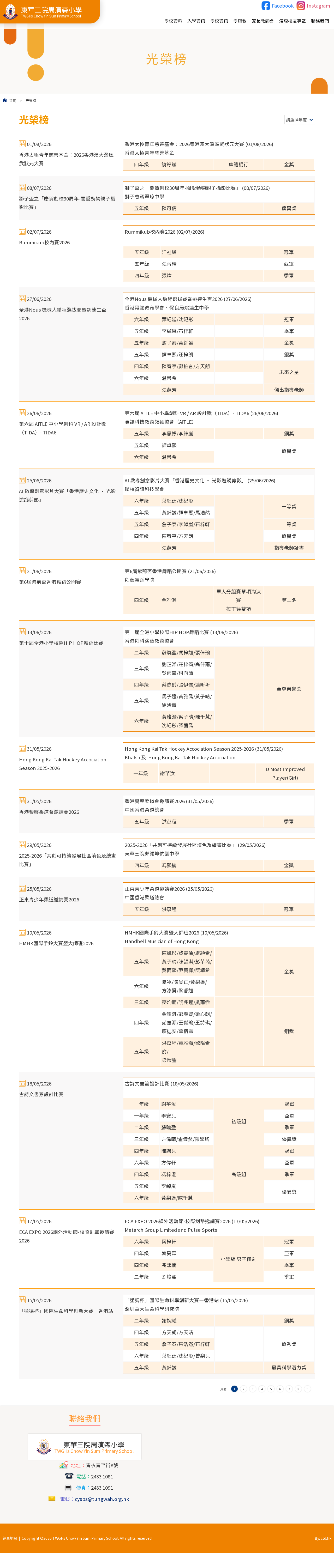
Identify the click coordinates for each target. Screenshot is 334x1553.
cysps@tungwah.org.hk (102, 1498)
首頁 (12, 100)
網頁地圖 (10, 1538)
